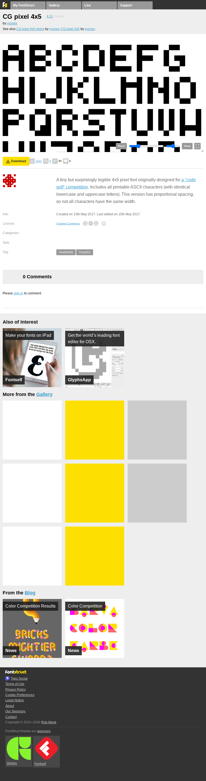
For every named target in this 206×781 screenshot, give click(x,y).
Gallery (54, 5)
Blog (30, 592)
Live (87, 5)
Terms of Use (14, 684)
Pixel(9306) (66, 252)
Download (18, 161)
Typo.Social (19, 678)
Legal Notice (14, 700)
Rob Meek (48, 722)
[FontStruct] (5, 6)
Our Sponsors (15, 711)
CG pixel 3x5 (70, 29)
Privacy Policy (15, 689)
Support (126, 5)
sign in (18, 293)
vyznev (12, 23)
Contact (11, 717)
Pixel (121, 146)
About (9, 706)
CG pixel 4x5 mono (30, 29)
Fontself (40, 764)
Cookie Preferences (19, 695)
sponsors (43, 731)
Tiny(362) (84, 252)
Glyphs (12, 763)
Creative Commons (68, 223)
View (187, 146)
